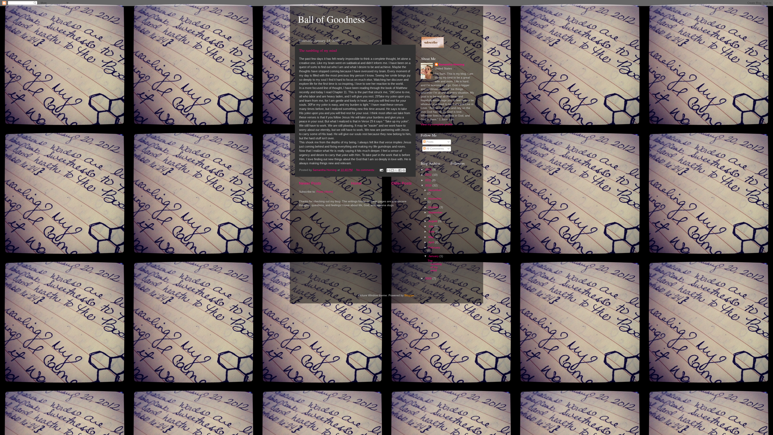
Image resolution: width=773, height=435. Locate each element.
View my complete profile (437, 124)
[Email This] (388, 170)
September (435, 212)
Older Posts (401, 183)
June (431, 231)
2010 (428, 185)
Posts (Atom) (324, 191)
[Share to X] (396, 170)
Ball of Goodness (331, 18)
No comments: (366, 170)
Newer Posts (310, 183)
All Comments (435, 148)
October (433, 207)
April (431, 242)
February (434, 247)
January (433, 256)
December (435, 190)
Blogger (409, 295)
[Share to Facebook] (400, 170)
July (431, 226)
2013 (428, 169)
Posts (429, 141)
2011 (428, 180)
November (435, 198)
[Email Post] (381, 170)
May (431, 237)
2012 (428, 174)
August (433, 221)
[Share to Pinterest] (404, 170)
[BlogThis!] (392, 170)
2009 (428, 278)
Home (356, 183)
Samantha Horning (451, 64)
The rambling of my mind (318, 50)
